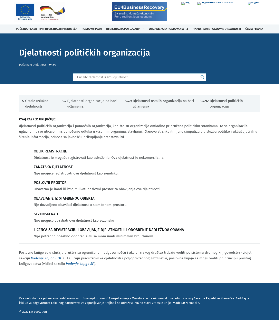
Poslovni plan (92, 29)
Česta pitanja (254, 29)
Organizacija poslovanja (166, 29)
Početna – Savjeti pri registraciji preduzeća (46, 29)
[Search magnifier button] (202, 77)
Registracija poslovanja (123, 29)
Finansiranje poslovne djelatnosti (216, 29)
